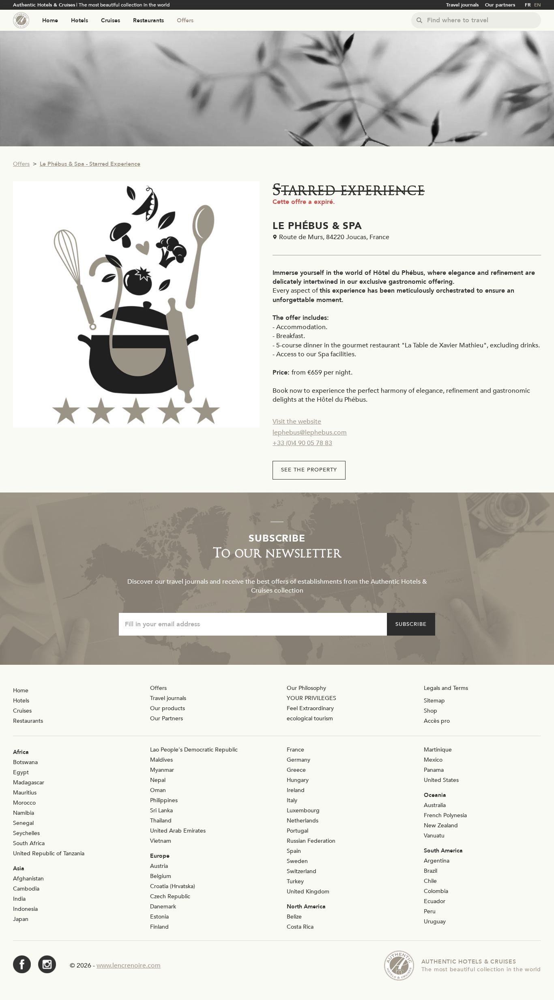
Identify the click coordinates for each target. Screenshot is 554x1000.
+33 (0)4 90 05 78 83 (302, 443)
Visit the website (297, 421)
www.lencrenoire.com (129, 965)
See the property (309, 469)
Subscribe (411, 624)
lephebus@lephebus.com (310, 432)
